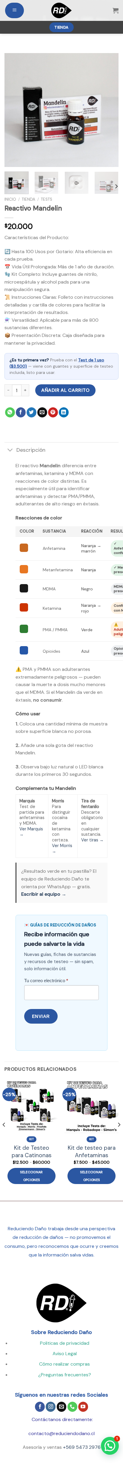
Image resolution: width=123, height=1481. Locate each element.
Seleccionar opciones (31, 1176)
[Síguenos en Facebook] (40, 1407)
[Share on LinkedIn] (64, 412)
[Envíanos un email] (62, 1407)
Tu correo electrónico (46, 980)
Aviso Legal (65, 1353)
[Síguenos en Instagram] (51, 1407)
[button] (110, 1446)
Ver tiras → (92, 840)
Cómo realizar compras (64, 1364)
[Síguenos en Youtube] (83, 1407)
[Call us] (72, 1407)
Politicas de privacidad (64, 1343)
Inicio (10, 199)
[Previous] (14, 110)
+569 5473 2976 (82, 1447)
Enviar (41, 1016)
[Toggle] (10, 450)
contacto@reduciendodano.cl (61, 1433)
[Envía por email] (42, 412)
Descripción (30, 450)
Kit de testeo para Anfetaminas (92, 1151)
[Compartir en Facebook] (21, 412)
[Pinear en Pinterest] (53, 412)
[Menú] (14, 10)
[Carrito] (116, 10)
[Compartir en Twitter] (31, 412)
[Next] (108, 110)
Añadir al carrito (65, 390)
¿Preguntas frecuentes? (64, 1375)
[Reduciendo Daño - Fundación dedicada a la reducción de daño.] (61, 10)
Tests (46, 199)
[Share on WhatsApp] (10, 412)
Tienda (28, 199)
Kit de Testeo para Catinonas (32, 1151)
